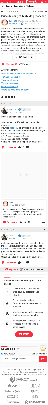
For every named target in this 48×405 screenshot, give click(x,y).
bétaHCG (14, 128)
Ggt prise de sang (9, 86)
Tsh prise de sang (9, 80)
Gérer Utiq (41, 372)
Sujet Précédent (11, 11)
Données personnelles (11, 372)
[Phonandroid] (35, 402)
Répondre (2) (11, 64)
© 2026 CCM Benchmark (37, 374)
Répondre (13, 269)
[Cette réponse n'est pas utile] (27, 147)
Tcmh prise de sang (10, 77)
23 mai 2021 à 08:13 (16, 112)
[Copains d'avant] (12, 396)
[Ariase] (12, 401)
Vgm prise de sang (10, 83)
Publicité (30, 370)
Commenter (10, 147)
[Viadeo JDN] (35, 396)
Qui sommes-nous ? (11, 370)
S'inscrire (24, 334)
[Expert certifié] (22, 23)
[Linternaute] (12, 391)
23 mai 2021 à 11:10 (32, 24)
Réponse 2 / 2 (7, 230)
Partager (26, 64)
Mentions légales (8, 374)
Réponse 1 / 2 (7, 103)
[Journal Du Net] (35, 386)
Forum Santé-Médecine (24, 6)
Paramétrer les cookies (28, 372)
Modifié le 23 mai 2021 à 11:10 (20, 239)
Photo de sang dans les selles (15, 89)
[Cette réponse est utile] (19, 147)
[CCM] (12, 386)
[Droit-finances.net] (35, 391)
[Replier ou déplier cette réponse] (45, 103)
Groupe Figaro (21, 374)
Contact (23, 370)
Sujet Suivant (38, 11)
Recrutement (39, 370)
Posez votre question (33, 269)
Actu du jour (9, 353)
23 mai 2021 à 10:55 (17, 205)
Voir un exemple (39, 353)
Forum (9, 6)
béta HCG (5, 248)
